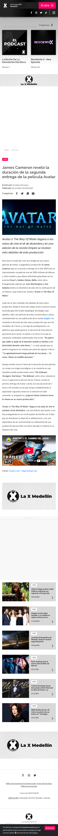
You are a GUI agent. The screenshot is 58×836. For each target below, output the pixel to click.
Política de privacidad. (29, 786)
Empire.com (14, 471)
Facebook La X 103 (31, 12)
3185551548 (13, 798)
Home (6, 150)
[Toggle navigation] (54, 12)
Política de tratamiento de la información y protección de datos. (29, 784)
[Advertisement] (29, 117)
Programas (44, 25)
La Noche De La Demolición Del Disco (14, 61)
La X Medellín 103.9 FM (5, 5)
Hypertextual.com (29, 471)
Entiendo (50, 828)
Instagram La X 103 (36, 12)
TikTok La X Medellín (46, 12)
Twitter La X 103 (41, 12)
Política (35, 833)
